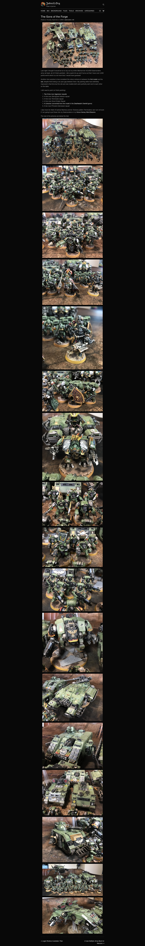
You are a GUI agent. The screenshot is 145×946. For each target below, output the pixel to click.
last (42, 81)
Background (56, 11)
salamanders (68, 20)
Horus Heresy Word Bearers (86, 112)
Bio (48, 11)
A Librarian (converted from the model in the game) (68, 103)
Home (43, 11)
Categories (89, 11)
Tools (71, 11)
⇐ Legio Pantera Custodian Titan (52, 941)
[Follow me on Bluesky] (103, 11)
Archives (79, 11)
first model (93, 79)
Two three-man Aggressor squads (55, 94)
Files (65, 11)
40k (73, 20)
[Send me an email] (100, 11)
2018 (61, 20)
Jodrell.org (53, 3)
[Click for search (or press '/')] (103, 4)
